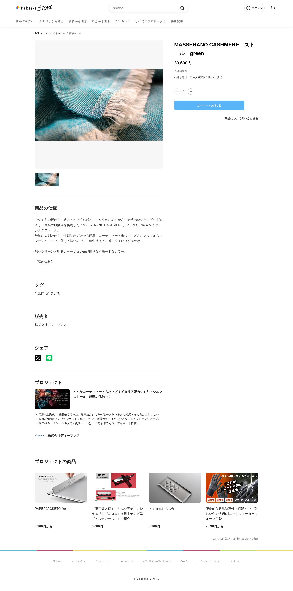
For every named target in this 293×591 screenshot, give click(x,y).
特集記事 (177, 21)
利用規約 (235, 561)
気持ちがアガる (49, 293)
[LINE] (49, 358)
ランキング (123, 21)
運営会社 (57, 561)
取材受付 (185, 561)
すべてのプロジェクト (150, 21)
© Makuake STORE (146, 579)
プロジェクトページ (54, 33)
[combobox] (146, 8)
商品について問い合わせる (241, 118)
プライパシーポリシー (210, 561)
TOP (37, 33)
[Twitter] (38, 358)
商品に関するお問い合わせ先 (157, 561)
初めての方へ (25, 21)
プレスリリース (102, 561)
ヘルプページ (126, 561)
